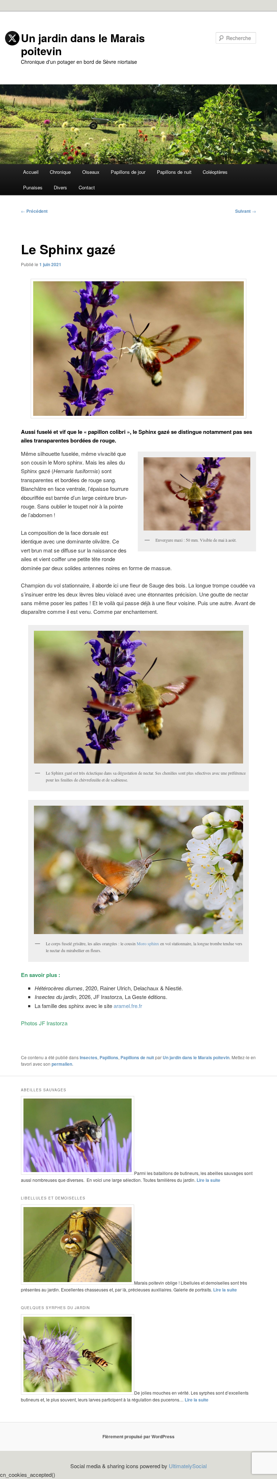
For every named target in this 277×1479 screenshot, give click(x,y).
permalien (62, 1064)
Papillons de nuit (174, 171)
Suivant (245, 211)
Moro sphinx (148, 943)
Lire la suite (208, 1180)
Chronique (60, 171)
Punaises (33, 187)
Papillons (109, 1057)
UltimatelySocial (188, 1466)
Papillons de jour (128, 171)
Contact (87, 187)
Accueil (31, 171)
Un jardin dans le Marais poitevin (196, 1057)
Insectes (88, 1057)
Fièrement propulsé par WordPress (138, 1436)
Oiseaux (91, 171)
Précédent (34, 211)
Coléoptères (215, 171)
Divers (60, 187)
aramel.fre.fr (128, 1005)
